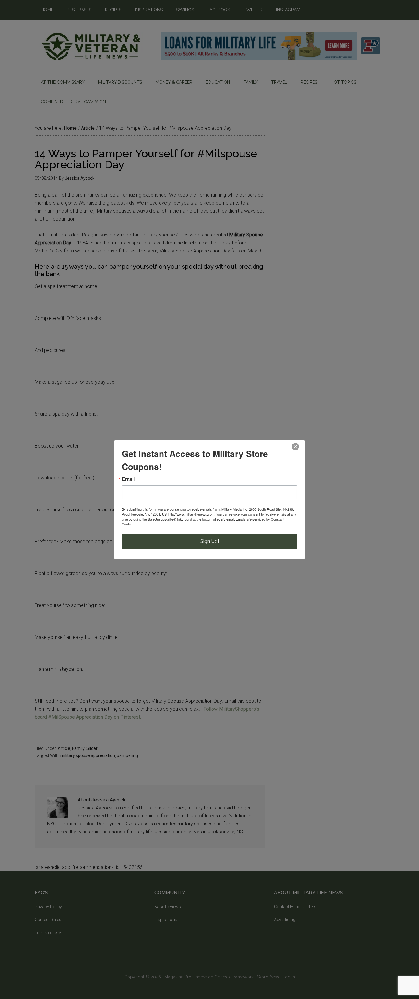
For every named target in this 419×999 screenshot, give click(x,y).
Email (128, 479)
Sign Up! (209, 541)
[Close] (295, 446)
